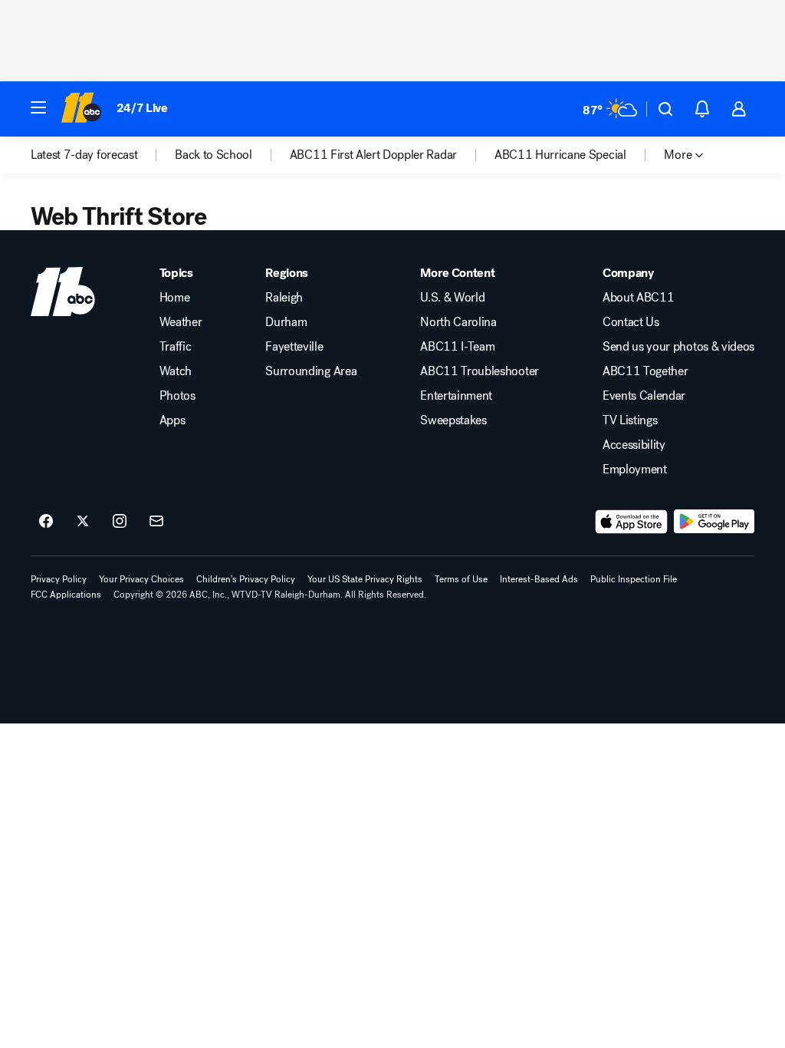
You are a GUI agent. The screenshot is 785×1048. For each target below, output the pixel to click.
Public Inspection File (633, 579)
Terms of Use (461, 579)
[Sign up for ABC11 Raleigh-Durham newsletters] (156, 521)
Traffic (175, 347)
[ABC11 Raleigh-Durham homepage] (81, 109)
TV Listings (630, 420)
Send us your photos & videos (678, 347)
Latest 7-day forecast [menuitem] (84, 155)
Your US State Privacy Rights (364, 579)
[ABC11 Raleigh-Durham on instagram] (119, 521)
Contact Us (631, 322)
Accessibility (634, 445)
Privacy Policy (59, 579)
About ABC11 (638, 298)
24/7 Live (142, 108)
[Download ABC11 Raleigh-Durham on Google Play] (714, 521)
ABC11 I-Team (457, 347)
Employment (635, 469)
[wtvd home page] (63, 291)
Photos (177, 396)
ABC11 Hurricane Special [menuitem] (560, 155)
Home (174, 298)
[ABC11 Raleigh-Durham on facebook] (46, 521)
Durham (286, 322)
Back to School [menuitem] (213, 155)
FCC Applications (66, 594)
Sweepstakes (453, 420)
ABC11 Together (645, 371)
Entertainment (456, 396)
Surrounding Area (310, 371)
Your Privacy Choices (141, 579)
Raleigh (284, 298)
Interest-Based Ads (539, 579)
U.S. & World (452, 298)
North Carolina (458, 322)
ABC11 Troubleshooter (479, 371)
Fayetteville (294, 347)
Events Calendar (644, 396)
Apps (172, 420)
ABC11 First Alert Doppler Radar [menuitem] (373, 155)
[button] (38, 107)
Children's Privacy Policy (245, 579)
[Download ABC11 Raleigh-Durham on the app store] (631, 521)
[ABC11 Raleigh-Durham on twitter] (82, 521)
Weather (180, 322)
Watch (175, 371)
